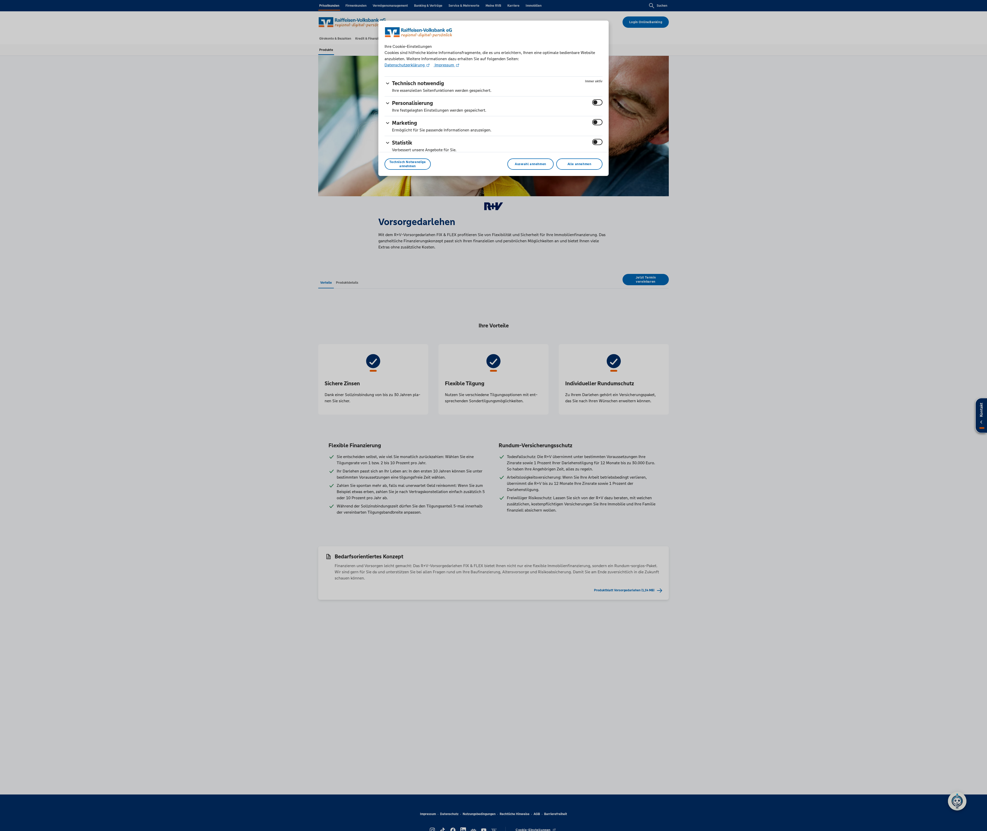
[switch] (597, 102)
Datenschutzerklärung (405, 64)
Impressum (444, 64)
